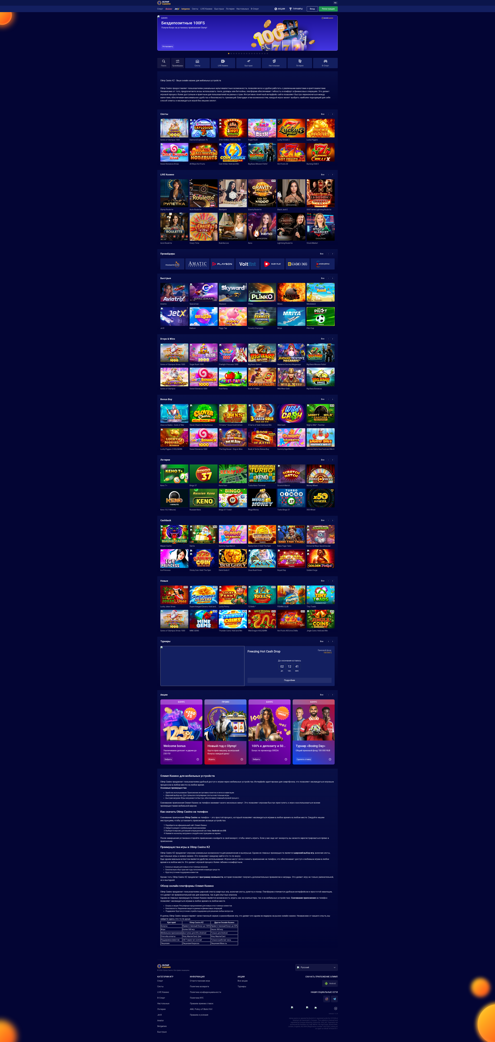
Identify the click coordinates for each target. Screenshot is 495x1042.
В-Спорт (161, 998)
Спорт (160, 981)
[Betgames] (186, 9)
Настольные (163, 1003)
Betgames (162, 1026)
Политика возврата (199, 986)
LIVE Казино (163, 992)
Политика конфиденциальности (205, 992)
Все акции (243, 981)
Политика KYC (197, 998)
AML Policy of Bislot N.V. (201, 1009)
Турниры (242, 986)
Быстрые (162, 1032)
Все (322, 114)
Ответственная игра (200, 981)
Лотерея (161, 1009)
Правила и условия (199, 1015)
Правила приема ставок (201, 1003)
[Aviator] (168, 9)
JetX (159, 1015)
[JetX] (177, 9)
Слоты (160, 986)
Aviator (160, 1020)
